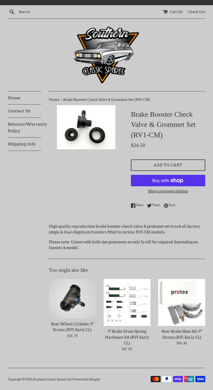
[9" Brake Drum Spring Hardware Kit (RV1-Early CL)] (127, 302)
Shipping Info (22, 143)
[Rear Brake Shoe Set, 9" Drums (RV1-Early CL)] (181, 302)
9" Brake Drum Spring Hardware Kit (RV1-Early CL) (127, 337)
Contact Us (19, 110)
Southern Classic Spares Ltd (52, 379)
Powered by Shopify (86, 379)
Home (14, 97)
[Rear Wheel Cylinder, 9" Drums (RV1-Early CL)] (72, 299)
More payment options (168, 191)
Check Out (196, 12)
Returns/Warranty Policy (24, 127)
